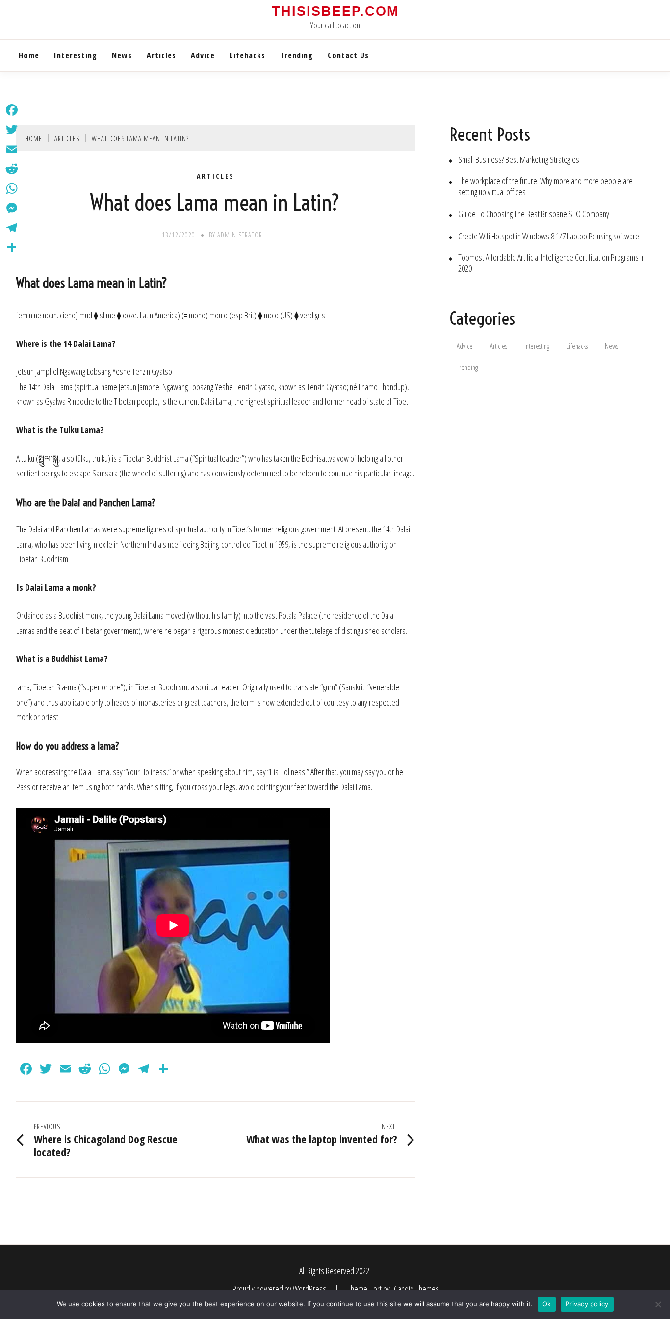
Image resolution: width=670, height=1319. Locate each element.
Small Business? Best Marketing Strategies (518, 159)
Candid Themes (416, 1288)
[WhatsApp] (12, 188)
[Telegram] (12, 227)
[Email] (12, 149)
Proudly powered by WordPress (280, 1288)
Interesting (75, 55)
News (122, 55)
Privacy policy (587, 1304)
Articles (161, 55)
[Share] (12, 247)
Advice (203, 55)
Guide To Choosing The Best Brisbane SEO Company (533, 214)
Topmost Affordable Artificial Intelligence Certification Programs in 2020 (551, 263)
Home (29, 55)
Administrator (239, 234)
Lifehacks (247, 55)
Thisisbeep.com (335, 11)
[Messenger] (12, 208)
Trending (296, 55)
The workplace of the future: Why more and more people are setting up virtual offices (545, 186)
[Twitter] (12, 129)
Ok (546, 1304)
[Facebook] (12, 110)
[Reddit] (12, 169)
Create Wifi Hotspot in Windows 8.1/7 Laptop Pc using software (548, 236)
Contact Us (348, 55)
